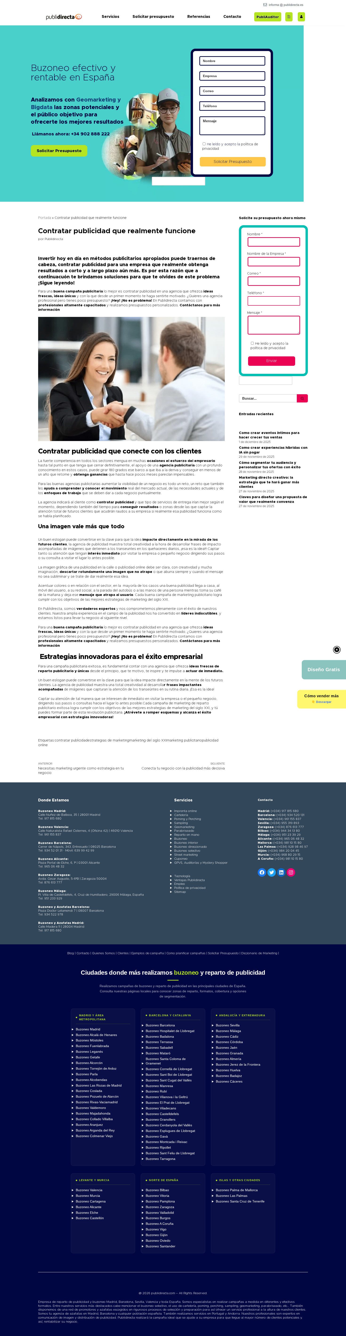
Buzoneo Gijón (157, 1235)
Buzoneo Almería (228, 1059)
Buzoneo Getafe (88, 1057)
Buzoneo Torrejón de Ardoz (96, 1068)
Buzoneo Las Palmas (231, 1196)
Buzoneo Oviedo (158, 1240)
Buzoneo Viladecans (161, 1108)
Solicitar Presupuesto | (224, 953)
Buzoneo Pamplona (160, 1201)
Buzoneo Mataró (158, 1053)
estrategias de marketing (108, 740)
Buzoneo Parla (87, 1074)
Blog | (71, 953)
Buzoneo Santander (160, 1246)
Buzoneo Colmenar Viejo (94, 1136)
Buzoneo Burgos (158, 1218)
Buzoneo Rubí (156, 1091)
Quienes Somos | (104, 953)
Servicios (110, 17)
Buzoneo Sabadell (159, 1047)
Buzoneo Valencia (89, 1190)
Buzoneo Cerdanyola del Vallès (169, 1125)
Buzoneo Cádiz (227, 1036)
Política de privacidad (189, 888)
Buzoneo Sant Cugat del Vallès (169, 1080)
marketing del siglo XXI (148, 740)
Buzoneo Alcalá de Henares (96, 1035)
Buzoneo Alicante (88, 1207)
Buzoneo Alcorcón (89, 1063)
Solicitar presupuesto (153, 17)
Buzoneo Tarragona (160, 1159)
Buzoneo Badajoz (229, 1076)
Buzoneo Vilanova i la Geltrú (167, 1097)
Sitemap (180, 892)
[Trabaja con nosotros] (301, 16)
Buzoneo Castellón (90, 1218)
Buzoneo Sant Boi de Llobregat (169, 1074)
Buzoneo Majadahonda (93, 1113)
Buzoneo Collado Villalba (94, 1119)
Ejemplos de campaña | (148, 953)
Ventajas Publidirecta (189, 880)
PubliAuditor (268, 17)
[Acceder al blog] (289, 16)
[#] (291, 872)
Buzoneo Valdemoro (91, 1108)
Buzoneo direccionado (190, 846)
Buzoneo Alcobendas (91, 1080)
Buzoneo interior (186, 842)
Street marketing (186, 854)
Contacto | (83, 953)
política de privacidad (267, 348)
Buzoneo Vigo (156, 1229)
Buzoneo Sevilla (228, 1025)
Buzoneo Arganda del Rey (95, 1130)
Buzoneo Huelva (228, 1070)
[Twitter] (271, 872)
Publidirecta (54, 239)
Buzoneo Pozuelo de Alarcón (97, 1096)
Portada (44, 218)
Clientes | (123, 953)
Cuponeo (181, 858)
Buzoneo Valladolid (160, 1212)
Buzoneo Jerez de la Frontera (238, 1064)
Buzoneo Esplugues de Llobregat (170, 1131)
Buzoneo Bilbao (157, 1190)
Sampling (181, 823)
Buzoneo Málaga (228, 1031)
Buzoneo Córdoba (229, 1042)
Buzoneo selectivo (187, 850)
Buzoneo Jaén (226, 1047)
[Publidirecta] (64, 17)
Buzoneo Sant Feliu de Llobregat (170, 1153)
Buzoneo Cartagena (91, 1201)
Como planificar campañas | (186, 953)
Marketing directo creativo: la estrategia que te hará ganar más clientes (269, 482)
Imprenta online (185, 811)
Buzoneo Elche (87, 1212)
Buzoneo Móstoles (89, 1040)
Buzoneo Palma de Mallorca (237, 1190)
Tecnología (182, 876)
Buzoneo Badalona (160, 1036)
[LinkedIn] (281, 872)
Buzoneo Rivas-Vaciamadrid (97, 1102)
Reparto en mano (186, 834)
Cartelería (181, 815)
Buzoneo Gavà (157, 1136)
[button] (59, 151)
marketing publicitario (184, 740)
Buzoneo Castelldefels (162, 1114)
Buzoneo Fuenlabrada (92, 1046)
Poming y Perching (187, 819)
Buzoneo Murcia (88, 1196)
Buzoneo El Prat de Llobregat (167, 1102)
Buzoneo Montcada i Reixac (166, 1142)
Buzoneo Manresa (159, 1086)
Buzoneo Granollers (160, 1119)
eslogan (58, 539)
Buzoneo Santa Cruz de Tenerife (240, 1201)
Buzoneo (180, 838)
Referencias (198, 17)
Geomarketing (184, 827)
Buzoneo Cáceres (229, 1081)
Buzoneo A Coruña (159, 1224)
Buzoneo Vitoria (157, 1196)
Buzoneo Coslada (89, 1091)
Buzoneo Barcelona (160, 1025)
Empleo (179, 884)
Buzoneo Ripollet (158, 1147)
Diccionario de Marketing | (260, 953)
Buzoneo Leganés (89, 1051)
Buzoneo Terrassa (159, 1042)
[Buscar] (302, 398)
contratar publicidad (71, 740)
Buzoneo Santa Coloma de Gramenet (166, 1061)
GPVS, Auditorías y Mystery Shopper (201, 862)
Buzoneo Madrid (88, 1029)
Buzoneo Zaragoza (160, 1207)
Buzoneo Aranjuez (89, 1125)
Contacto (232, 17)
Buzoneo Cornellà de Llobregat (169, 1069)
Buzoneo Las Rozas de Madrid (99, 1085)
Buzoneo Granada (229, 1053)
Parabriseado (184, 830)
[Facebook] (262, 872)
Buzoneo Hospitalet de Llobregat (170, 1031)
